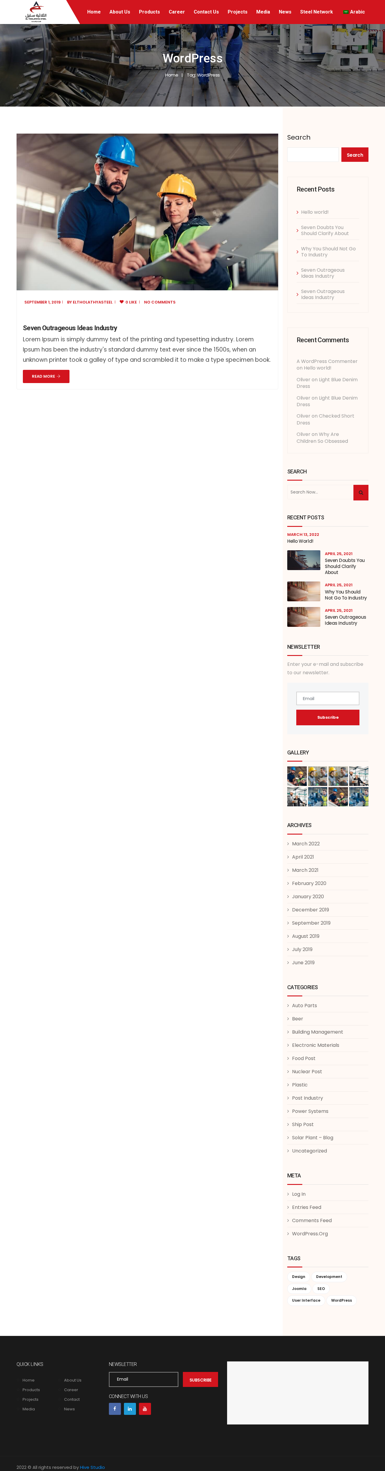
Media (263, 12)
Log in (299, 1194)
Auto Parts (304, 1005)
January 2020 (308, 896)
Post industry (307, 1098)
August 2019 (305, 936)
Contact (72, 1399)
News (285, 12)
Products (149, 12)
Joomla (299, 1288)
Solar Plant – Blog (312, 1137)
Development (329, 1276)
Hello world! (315, 212)
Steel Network (316, 12)
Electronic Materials (315, 1045)
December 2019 (310, 909)
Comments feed (312, 1220)
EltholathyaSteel (92, 302)
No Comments (160, 302)
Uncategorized (309, 1150)
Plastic (300, 1084)
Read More (43, 376)
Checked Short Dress (325, 419)
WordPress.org (310, 1233)
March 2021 (305, 870)
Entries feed (306, 1207)
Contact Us (206, 12)
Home (94, 12)
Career (177, 12)
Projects (238, 12)
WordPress (341, 1300)
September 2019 (311, 923)
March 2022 (306, 843)
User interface (306, 1300)
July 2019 (302, 949)
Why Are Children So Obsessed (322, 437)
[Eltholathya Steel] (37, 11)
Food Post (304, 1058)
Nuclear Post (307, 1071)
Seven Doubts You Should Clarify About (325, 230)
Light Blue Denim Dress (327, 383)
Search (299, 137)
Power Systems (310, 1111)
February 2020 (309, 883)
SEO (321, 1288)
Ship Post (303, 1124)
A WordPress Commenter (327, 361)
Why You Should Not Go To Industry (328, 251)
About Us (119, 12)
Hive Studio (92, 1467)
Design (298, 1276)
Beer (297, 1018)
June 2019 (303, 962)
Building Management (317, 1031)
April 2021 (303, 856)
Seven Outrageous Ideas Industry (70, 328)
